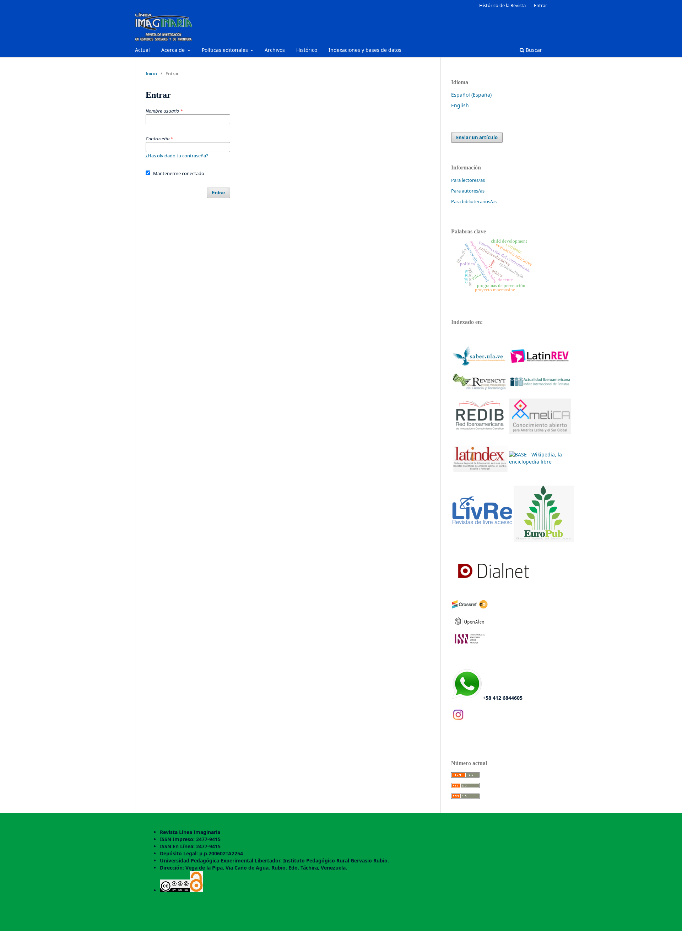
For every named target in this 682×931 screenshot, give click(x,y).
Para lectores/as (468, 180)
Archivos (275, 50)
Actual (142, 50)
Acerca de (173, 50)
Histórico (306, 50)
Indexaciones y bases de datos (365, 50)
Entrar (540, 5)
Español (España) (471, 94)
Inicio (151, 73)
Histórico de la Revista (502, 5)
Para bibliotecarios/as (474, 201)
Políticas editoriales (225, 50)
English (460, 105)
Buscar (533, 50)
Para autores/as (468, 191)
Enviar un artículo (477, 137)
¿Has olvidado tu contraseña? (177, 155)
